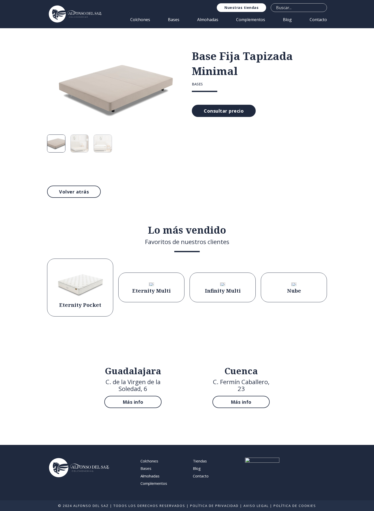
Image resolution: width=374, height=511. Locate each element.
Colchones (140, 19)
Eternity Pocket (80, 305)
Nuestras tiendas (241, 7)
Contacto (318, 19)
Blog (287, 19)
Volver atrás (74, 192)
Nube (294, 290)
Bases (173, 19)
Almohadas (207, 19)
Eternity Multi (151, 290)
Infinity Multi (223, 290)
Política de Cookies (295, 505)
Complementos (250, 19)
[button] (175, 55)
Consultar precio (224, 111)
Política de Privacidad (214, 505)
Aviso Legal (256, 505)
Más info (133, 402)
